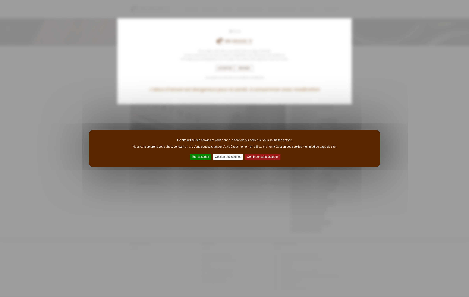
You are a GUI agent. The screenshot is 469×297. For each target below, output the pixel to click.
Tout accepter (200, 156)
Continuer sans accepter (263, 156)
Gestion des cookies (228, 156)
